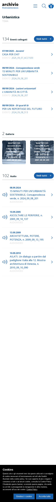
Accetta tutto (45, 496)
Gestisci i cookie (24, 496)
